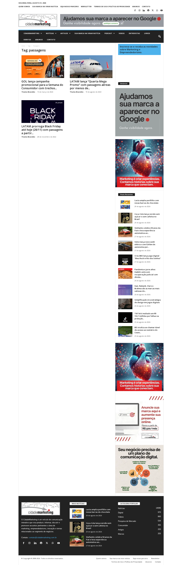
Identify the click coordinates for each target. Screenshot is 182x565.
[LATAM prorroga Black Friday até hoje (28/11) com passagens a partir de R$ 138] (42, 111)
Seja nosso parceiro (69, 6)
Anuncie (136, 6)
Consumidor (123, 525)
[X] (152, 11)
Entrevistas (134, 33)
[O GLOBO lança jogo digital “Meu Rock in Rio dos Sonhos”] (125, 260)
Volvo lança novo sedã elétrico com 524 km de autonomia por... (145, 244)
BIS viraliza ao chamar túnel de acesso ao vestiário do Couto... (147, 330)
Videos (122, 33)
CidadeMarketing (31, 33)
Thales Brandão (28, 92)
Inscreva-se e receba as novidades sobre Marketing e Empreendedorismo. (139, 49)
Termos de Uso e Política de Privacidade (112, 6)
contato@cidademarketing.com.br (43, 537)
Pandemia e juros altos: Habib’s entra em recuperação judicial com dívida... (146, 273)
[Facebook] (135, 11)
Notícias (50, 33)
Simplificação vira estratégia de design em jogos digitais (148, 301)
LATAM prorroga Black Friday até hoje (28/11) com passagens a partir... (42, 129)
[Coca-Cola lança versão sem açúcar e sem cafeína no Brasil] (125, 218)
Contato (146, 6)
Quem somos (24, 6)
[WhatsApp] (157, 11)
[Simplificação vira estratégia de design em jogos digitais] (125, 304)
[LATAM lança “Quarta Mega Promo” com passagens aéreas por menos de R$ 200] (91, 66)
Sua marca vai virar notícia (45, 6)
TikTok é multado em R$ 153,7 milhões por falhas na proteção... (147, 316)
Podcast (108, 33)
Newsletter (86, 6)
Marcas (121, 534)
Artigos (64, 33)
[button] (159, 36)
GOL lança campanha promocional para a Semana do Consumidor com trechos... (42, 85)
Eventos (27, 40)
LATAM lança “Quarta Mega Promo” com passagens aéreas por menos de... (90, 85)
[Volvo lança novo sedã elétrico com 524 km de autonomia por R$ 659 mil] (125, 246)
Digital (120, 513)
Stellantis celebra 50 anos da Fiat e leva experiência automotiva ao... (147, 230)
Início (23, 46)
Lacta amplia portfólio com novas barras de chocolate (147, 201)
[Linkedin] (144, 11)
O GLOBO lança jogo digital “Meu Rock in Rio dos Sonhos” (148, 257)
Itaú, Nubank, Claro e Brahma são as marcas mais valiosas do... (147, 288)
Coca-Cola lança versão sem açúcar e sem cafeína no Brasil (147, 216)
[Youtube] (161, 11)
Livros (147, 33)
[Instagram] (139, 11)
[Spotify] (148, 11)
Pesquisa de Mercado (127, 521)
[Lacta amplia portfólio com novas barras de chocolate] (125, 204)
